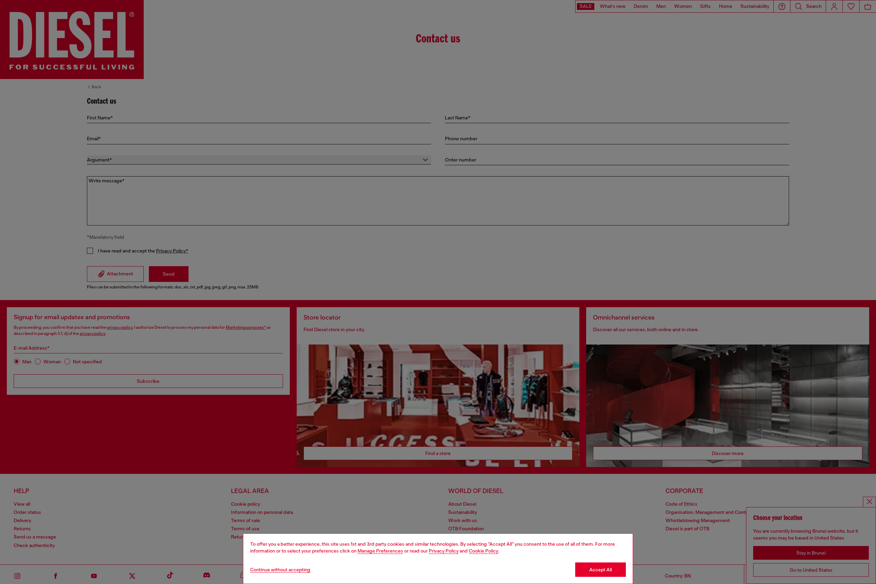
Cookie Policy (483, 551)
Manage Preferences (380, 551)
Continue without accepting (280, 569)
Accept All (600, 569)
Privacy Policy (444, 551)
